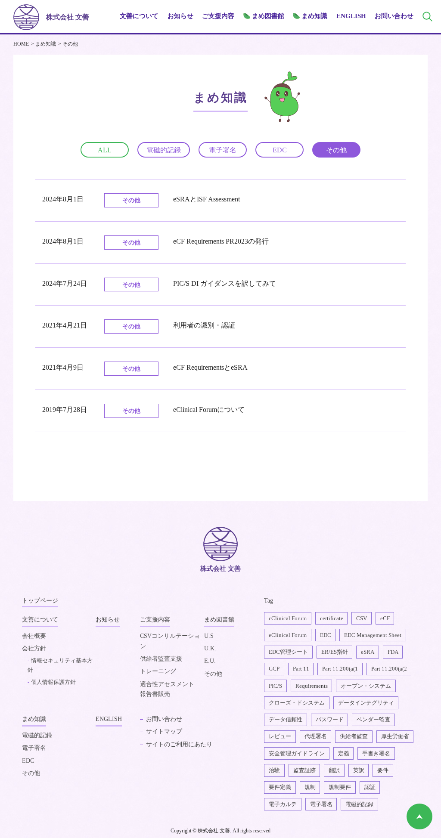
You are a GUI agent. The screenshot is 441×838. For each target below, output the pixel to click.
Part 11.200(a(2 (389, 668)
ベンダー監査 (373, 719)
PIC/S (275, 686)
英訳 (358, 770)
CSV (361, 618)
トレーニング (158, 671)
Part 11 (301, 668)
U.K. (210, 648)
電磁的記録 (163, 150)
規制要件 (340, 787)
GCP (274, 668)
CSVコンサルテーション (170, 641)
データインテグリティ (366, 702)
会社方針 (34, 648)
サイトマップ (164, 731)
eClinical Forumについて (209, 409)
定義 (343, 753)
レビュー (280, 736)
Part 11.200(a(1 (340, 668)
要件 (382, 770)
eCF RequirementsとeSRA (210, 367)
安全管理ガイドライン (297, 753)
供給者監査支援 (161, 659)
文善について (40, 619)
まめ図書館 (219, 619)
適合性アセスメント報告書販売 (167, 689)
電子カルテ (283, 804)
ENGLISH (351, 15)
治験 (274, 770)
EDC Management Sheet (372, 635)
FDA (393, 652)
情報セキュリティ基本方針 (60, 665)
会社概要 (34, 636)
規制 (310, 787)
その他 (336, 150)
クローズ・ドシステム (297, 702)
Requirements (311, 686)
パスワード (330, 719)
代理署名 (315, 736)
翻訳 (334, 770)
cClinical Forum (288, 618)
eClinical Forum (288, 635)
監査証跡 (304, 770)
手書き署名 (376, 753)
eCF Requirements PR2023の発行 (221, 241)
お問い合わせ (394, 15)
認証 (370, 787)
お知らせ (180, 15)
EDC (280, 150)
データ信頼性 (285, 719)
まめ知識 (34, 719)
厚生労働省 (395, 736)
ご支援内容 (155, 619)
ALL (105, 150)
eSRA (367, 652)
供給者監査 (354, 736)
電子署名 (222, 150)
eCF (385, 618)
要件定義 (280, 787)
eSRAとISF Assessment (206, 199)
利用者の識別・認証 (204, 325)
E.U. (210, 661)
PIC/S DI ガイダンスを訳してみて (224, 283)
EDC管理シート (288, 652)
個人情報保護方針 (53, 682)
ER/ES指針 (334, 652)
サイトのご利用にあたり (179, 744)
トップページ (40, 600)
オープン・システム (366, 686)
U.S (209, 636)
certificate (331, 618)
